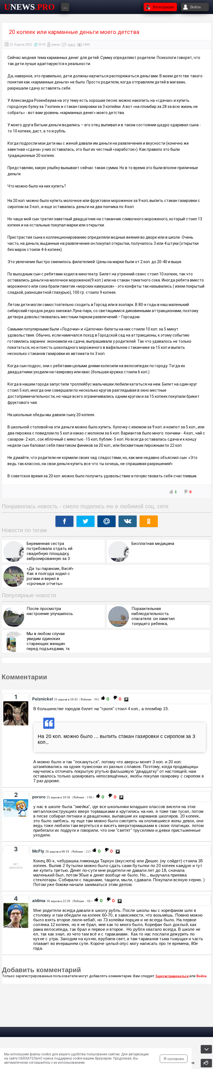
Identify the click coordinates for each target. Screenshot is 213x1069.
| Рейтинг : (89, 699)
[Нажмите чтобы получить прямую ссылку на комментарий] (126, 699)
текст (71, 44)
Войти (201, 976)
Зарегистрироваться (172, 976)
